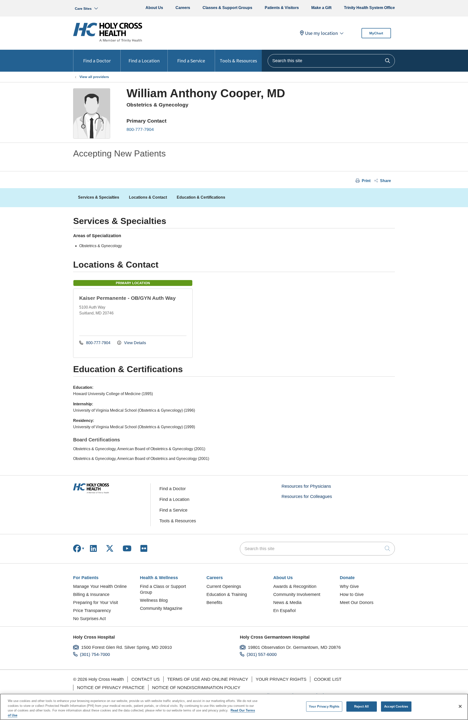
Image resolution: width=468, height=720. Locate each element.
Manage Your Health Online (100, 586)
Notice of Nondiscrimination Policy (196, 687)
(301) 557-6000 (262, 654)
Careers (183, 8)
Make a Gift (321, 8)
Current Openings (223, 586)
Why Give (349, 586)
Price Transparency (92, 610)
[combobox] (331, 61)
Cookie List (327, 679)
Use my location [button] (321, 33)
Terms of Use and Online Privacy (207, 679)
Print (365, 181)
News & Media (287, 602)
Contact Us (145, 679)
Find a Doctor (97, 61)
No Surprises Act (89, 618)
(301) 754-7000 (95, 654)
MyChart (376, 33)
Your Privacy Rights (281, 679)
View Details (134, 343)
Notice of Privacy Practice (111, 687)
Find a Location (144, 61)
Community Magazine (161, 608)
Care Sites (83, 8)
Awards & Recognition (294, 586)
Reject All (361, 706)
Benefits (214, 602)
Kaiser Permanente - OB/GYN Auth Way (127, 298)
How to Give (352, 594)
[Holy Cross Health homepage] (107, 40)
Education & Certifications (201, 197)
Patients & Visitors (282, 8)
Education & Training (226, 594)
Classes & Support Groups (227, 8)
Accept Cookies (396, 706)
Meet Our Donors (356, 602)
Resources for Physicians (306, 486)
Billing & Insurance (91, 594)
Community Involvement (296, 594)
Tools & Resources (238, 61)
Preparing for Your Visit (95, 602)
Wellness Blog (154, 600)
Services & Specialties (98, 197)
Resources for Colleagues (307, 496)
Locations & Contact (148, 197)
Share (385, 181)
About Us (154, 8)
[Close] (460, 706)
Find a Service (191, 61)
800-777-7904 (140, 129)
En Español (284, 610)
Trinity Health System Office (369, 8)
